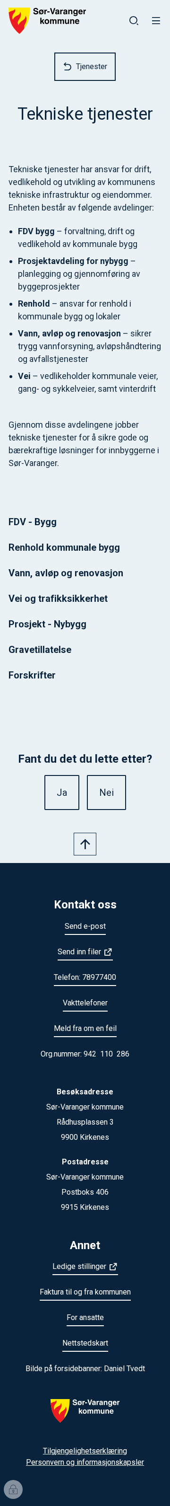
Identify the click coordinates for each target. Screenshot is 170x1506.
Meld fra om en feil (85, 1028)
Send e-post (85, 926)
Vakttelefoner (85, 1002)
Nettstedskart (85, 1343)
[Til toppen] (85, 844)
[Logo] (85, 1416)
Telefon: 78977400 (85, 977)
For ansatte (85, 1317)
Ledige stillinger (79, 1266)
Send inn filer (79, 951)
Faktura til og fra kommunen (85, 1291)
